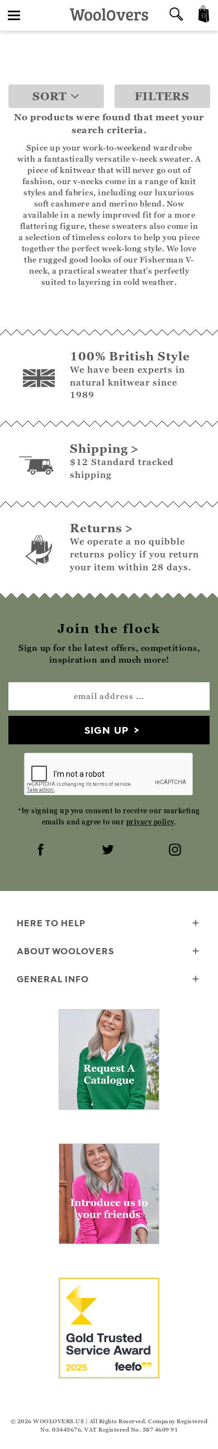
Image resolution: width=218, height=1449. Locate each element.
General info (53, 979)
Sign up (106, 730)
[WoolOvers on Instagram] (176, 850)
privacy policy (150, 822)
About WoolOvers (65, 951)
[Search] (176, 15)
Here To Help (51, 923)
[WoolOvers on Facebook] (42, 850)
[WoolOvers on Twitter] (109, 850)
